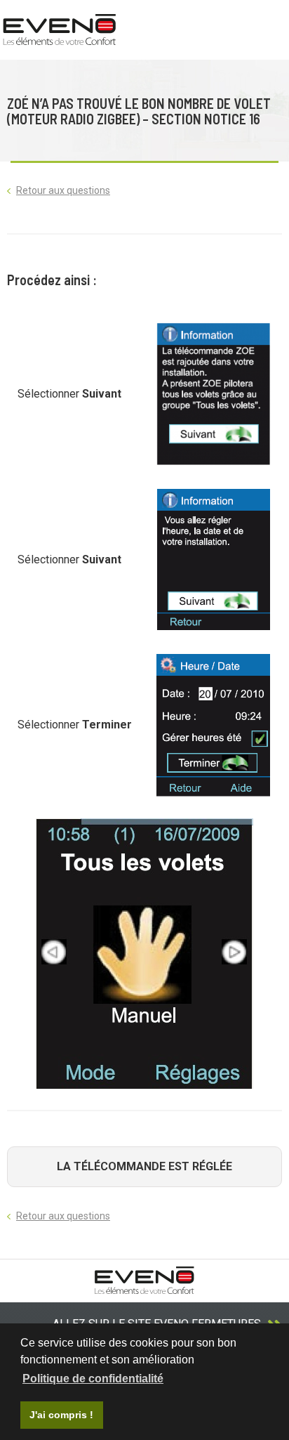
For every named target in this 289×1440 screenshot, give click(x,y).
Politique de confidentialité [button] (92, 1379)
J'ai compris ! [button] (61, 1414)
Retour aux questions (63, 190)
